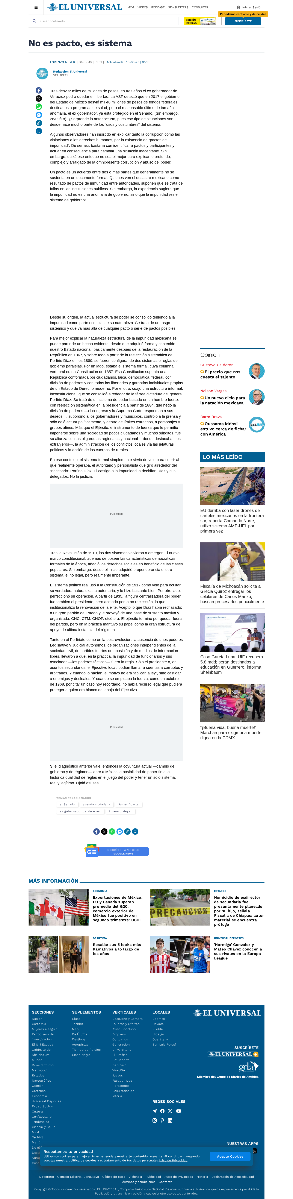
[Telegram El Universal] (155, 1112)
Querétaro (160, 1039)
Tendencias (40, 1121)
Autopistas (80, 1044)
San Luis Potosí (164, 1044)
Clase (76, 1018)
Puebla (158, 1029)
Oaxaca (158, 1024)
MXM (130, 7)
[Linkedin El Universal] (170, 1120)
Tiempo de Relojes (86, 1049)
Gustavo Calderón (217, 365)
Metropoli (39, 1070)
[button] (243, 21)
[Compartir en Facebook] (39, 90)
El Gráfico (120, 1054)
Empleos (119, 1034)
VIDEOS (142, 7)
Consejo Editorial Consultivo (78, 1176)
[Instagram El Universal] (155, 1120)
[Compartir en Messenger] (39, 115)
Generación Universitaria (121, 1047)
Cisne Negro (81, 1054)
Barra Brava (211, 416)
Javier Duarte (128, 804)
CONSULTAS (200, 7)
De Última (79, 1034)
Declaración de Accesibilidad (232, 1176)
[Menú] (36, 7)
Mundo (37, 1060)
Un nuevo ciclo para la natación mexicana (222, 400)
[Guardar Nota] (39, 131)
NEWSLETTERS (178, 7)
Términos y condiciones (138, 1182)
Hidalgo (158, 1034)
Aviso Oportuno (124, 1029)
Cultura (37, 1111)
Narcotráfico (41, 1080)
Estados (38, 1075)
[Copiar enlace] (39, 123)
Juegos (117, 1075)
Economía (39, 1096)
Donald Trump (43, 1065)
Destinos (78, 1039)
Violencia (135, 1176)
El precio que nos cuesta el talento (220, 374)
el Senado (67, 804)
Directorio (46, 1176)
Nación (37, 1018)
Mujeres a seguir (44, 1029)
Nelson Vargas (213, 391)
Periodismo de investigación (43, 1036)
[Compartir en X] (39, 98)
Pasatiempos (122, 1080)
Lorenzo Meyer (62, 62)
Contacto (165, 1182)
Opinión (209, 354)
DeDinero (119, 1065)
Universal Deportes (46, 1101)
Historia (202, 1176)
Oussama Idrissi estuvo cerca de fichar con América (223, 429)
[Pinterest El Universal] (162, 1120)
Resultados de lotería (123, 1093)
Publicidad (153, 1176)
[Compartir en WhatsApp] (39, 106)
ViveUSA (118, 1070)
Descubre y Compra (127, 1018)
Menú (36, 1142)
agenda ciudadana (96, 804)
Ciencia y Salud (44, 1127)
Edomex (159, 1018)
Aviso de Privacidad (179, 1176)
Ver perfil (61, 75)
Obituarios (120, 1039)
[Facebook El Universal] (162, 1112)
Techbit (37, 1137)
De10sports (121, 1060)
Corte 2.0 (39, 1024)
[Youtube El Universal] (179, 1112)
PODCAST (158, 7)
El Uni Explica (42, 1044)
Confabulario (41, 1116)
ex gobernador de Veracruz (80, 811)
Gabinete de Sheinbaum (41, 1052)
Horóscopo (120, 1085)
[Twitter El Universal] (170, 1112)
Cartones (39, 1091)
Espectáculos (42, 1106)
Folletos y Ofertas (126, 1024)
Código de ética (113, 1176)
